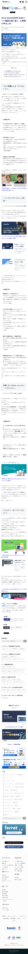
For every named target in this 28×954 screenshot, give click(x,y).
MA (24, 689)
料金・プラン (5, 869)
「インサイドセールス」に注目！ (12, 72)
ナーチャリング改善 (19, 867)
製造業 (17, 811)
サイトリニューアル (7, 681)
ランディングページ (18, 671)
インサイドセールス (7, 659)
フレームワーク (7, 648)
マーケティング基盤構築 (20, 863)
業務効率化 (6, 656)
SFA (19, 689)
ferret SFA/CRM (5, 877)
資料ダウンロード (23, 1)
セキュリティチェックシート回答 (7, 900)
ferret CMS (4, 878)
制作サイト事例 (18, 879)
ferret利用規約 (6, 918)
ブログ (23, 918)
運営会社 (4, 916)
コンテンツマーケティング (9, 666)
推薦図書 (20, 774)
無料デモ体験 (5, 891)
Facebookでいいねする (14, 846)
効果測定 (22, 648)
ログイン (14, 920)
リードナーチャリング (9, 783)
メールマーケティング (19, 669)
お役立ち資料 (5, 895)
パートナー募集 (5, 909)
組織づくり (14, 656)
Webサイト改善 (6, 30)
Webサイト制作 (7, 679)
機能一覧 (4, 863)
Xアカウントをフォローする (14, 842)
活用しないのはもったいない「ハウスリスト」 (15, 74)
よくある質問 (5, 867)
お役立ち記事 (5, 897)
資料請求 (4, 889)
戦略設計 (15, 648)
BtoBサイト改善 (18, 869)
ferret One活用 (12, 30)
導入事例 (16, 877)
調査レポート (7, 814)
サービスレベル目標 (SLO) (7, 865)
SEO (4, 671)
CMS (14, 689)
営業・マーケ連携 (18, 865)
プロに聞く (6, 697)
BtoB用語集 (14, 790)
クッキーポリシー (22, 916)
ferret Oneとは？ (5, 861)
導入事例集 (4, 893)
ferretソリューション (6, 880)
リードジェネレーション (9, 780)
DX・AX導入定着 (18, 870)
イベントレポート (8, 802)
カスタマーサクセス (20, 793)
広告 (10, 671)
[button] (26, 2)
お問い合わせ (20, 1)
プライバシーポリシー (12, 916)
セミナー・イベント (7, 669)
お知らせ (19, 918)
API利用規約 (13, 918)
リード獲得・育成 (18, 861)
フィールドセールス (19, 659)
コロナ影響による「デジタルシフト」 (13, 71)
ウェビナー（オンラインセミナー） (13, 76)
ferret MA (4, 875)
